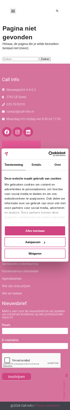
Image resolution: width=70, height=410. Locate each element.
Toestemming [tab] (13, 164)
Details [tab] (36, 164)
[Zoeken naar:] (21, 58)
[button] (13, 11)
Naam (7, 325)
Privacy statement (47, 405)
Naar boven (64, 389)
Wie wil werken (12, 293)
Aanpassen (32, 242)
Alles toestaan (35, 230)
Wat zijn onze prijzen (16, 286)
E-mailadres (11, 340)
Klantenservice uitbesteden (20, 271)
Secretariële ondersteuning (20, 264)
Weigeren (35, 253)
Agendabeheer (12, 278)
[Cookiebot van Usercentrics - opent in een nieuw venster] (49, 153)
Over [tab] (57, 164)
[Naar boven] (62, 375)
